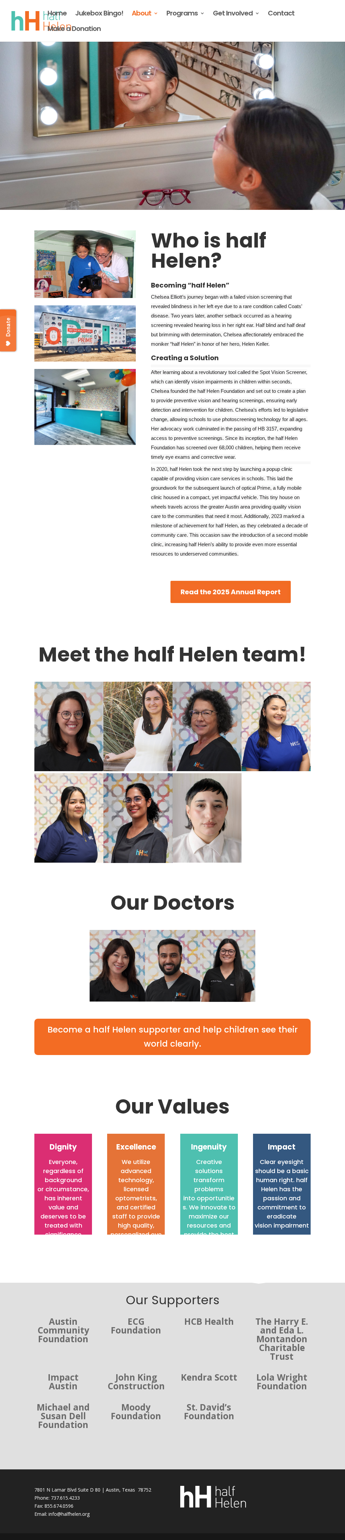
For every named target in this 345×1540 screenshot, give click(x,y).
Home (57, 14)
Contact (281, 14)
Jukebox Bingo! (99, 14)
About (141, 14)
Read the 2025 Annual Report (231, 592)
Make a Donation (74, 29)
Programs (182, 14)
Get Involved (233, 14)
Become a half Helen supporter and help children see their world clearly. (173, 1037)
